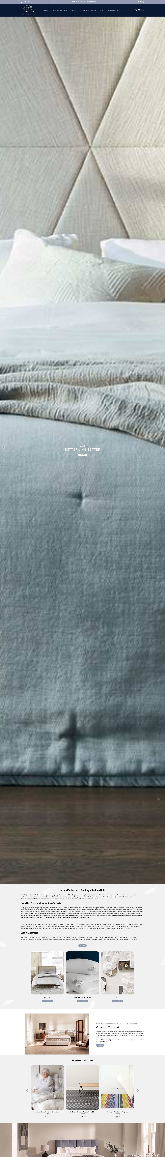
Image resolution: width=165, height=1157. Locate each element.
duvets (79, 899)
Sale (102, 10)
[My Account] (139, 10)
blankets (84, 899)
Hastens (29, 909)
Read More (82, 945)
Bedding (45, 10)
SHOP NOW (82, 455)
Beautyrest (53, 909)
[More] (126, 10)
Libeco (47, 1114)
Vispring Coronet (107, 1027)
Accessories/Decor (113, 10)
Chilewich (82, 1114)
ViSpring (34, 909)
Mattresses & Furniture (88, 10)
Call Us (101, 1045)
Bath (74, 10)
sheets (75, 899)
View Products (47, 1001)
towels (90, 899)
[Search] (136, 10)
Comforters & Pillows (60, 10)
